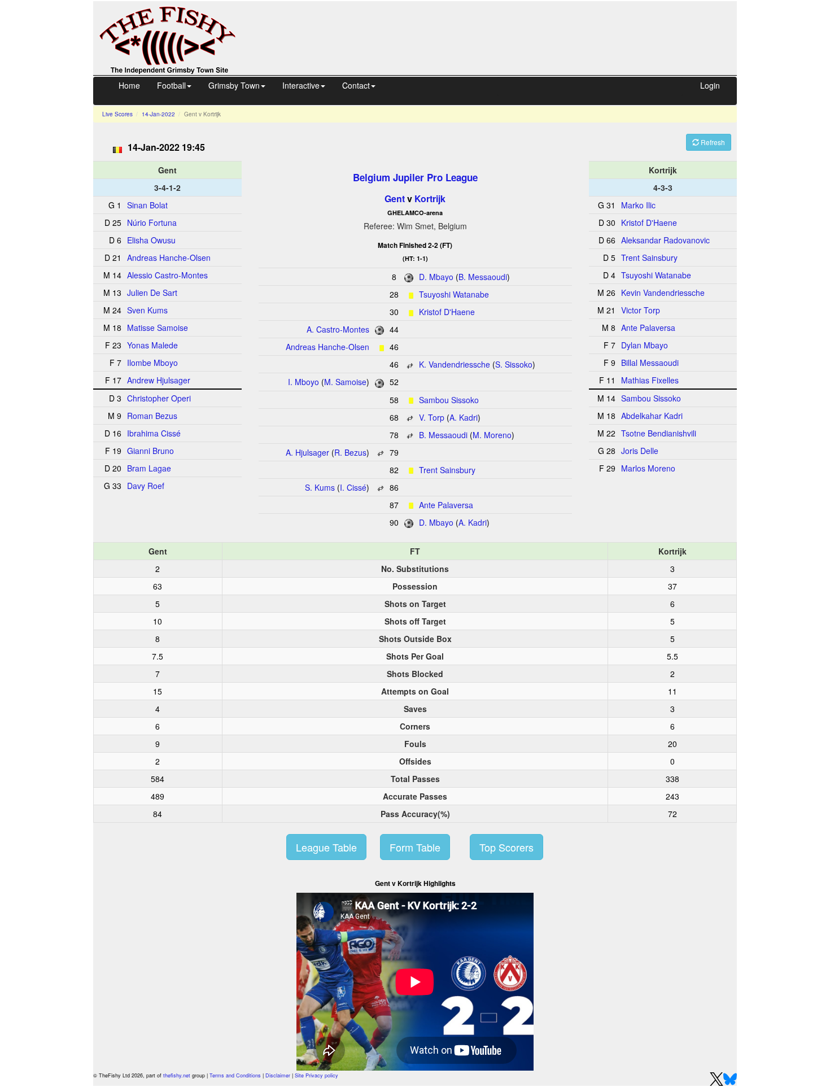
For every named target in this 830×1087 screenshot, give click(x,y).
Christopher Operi (159, 398)
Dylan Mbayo (644, 345)
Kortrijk (429, 198)
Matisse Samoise (157, 327)
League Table (326, 847)
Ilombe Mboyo (152, 362)
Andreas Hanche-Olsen (327, 346)
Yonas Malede (152, 345)
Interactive (301, 85)
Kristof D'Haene (447, 311)
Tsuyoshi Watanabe (454, 294)
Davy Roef (145, 485)
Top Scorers (506, 847)
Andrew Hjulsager (158, 380)
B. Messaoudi (482, 276)
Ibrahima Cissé (154, 433)
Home (129, 85)
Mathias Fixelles (650, 380)
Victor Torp (640, 310)
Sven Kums (147, 310)
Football (171, 85)
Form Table (415, 847)
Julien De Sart (152, 292)
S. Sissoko (513, 364)
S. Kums (320, 487)
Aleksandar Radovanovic (665, 240)
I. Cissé (353, 487)
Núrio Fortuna (152, 222)
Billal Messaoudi (650, 362)
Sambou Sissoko (449, 399)
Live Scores (117, 114)
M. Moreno (492, 434)
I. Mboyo (303, 381)
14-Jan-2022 (158, 114)
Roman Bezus (152, 415)
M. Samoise (345, 381)
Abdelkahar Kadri (652, 415)
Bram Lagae (149, 468)
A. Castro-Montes (338, 329)
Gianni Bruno (150, 450)
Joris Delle (639, 450)
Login (710, 85)
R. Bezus (350, 452)
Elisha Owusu (151, 240)
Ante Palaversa (446, 504)
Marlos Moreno (648, 468)
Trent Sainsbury (447, 469)
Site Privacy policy (316, 1075)
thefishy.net (176, 1075)
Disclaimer (277, 1075)
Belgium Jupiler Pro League (415, 177)
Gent (395, 198)
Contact (356, 85)
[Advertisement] (496, 36)
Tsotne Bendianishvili (658, 433)
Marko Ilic (638, 205)
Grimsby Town (234, 85)
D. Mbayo (436, 276)
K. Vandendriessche (454, 364)
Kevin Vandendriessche (663, 292)
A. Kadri (463, 417)
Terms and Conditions (235, 1075)
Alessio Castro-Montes (167, 275)
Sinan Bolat (147, 205)
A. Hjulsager (307, 452)
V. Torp (431, 417)
